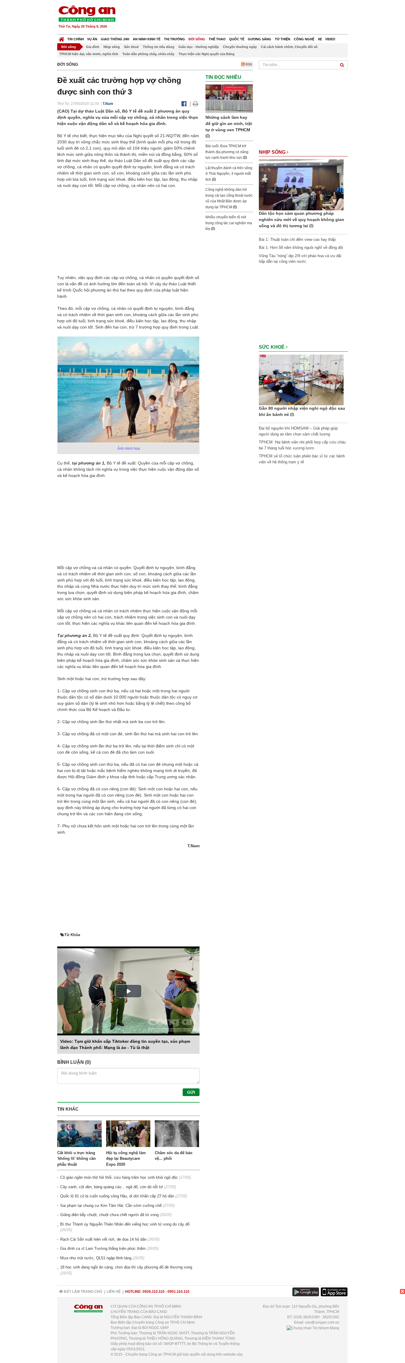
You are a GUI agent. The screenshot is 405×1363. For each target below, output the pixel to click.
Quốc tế (236, 39)
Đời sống (197, 39)
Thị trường (174, 39)
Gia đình (92, 47)
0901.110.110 (178, 1292)
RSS (248, 64)
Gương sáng (259, 39)
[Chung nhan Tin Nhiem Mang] (313, 1328)
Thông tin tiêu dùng (158, 47)
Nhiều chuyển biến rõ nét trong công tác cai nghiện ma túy (228, 223)
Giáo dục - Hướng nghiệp (198, 47)
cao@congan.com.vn (322, 1322)
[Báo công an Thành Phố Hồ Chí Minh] (87, 13)
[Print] (195, 103)
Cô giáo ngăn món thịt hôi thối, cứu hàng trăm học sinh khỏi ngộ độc (119, 1177)
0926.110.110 (154, 1292)
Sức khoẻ (131, 47)
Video (330, 39)
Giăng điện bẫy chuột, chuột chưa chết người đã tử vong (109, 1215)
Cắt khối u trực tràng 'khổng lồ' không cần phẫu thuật (76, 1159)
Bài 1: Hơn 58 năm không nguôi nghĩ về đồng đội (301, 247)
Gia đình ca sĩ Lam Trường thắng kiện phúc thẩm (103, 1248)
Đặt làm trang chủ (82, 1292)
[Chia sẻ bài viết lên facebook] (183, 103)
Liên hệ (114, 1292)
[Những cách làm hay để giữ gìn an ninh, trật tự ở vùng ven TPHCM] (229, 98)
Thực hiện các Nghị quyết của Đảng (206, 54)
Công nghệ (304, 39)
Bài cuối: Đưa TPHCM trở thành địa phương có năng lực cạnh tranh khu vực (226, 152)
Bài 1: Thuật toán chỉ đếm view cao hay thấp (297, 239)
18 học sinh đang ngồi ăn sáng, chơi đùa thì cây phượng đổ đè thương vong (126, 1267)
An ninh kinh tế (146, 39)
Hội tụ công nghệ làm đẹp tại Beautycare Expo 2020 (126, 1159)
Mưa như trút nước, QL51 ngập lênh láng (95, 1258)
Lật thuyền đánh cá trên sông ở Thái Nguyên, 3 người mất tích (228, 174)
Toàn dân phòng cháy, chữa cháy (148, 54)
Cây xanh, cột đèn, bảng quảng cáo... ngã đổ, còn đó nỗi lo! (111, 1187)
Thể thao (217, 39)
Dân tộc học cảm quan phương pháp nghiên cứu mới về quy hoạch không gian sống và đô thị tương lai (301, 219)
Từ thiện (282, 39)
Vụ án (92, 39)
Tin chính (75, 39)
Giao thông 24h (115, 39)
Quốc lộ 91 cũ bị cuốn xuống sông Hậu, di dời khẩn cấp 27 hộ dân (117, 1196)
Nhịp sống (111, 47)
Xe (320, 39)
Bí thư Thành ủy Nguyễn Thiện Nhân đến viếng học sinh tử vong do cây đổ (124, 1224)
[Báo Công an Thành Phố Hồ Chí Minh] (61, 37)
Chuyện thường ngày (240, 47)
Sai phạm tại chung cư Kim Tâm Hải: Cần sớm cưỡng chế (111, 1205)
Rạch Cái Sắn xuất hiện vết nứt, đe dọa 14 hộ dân (103, 1239)
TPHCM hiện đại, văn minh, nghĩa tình (88, 54)
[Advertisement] (240, 17)
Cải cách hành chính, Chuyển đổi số (289, 47)
